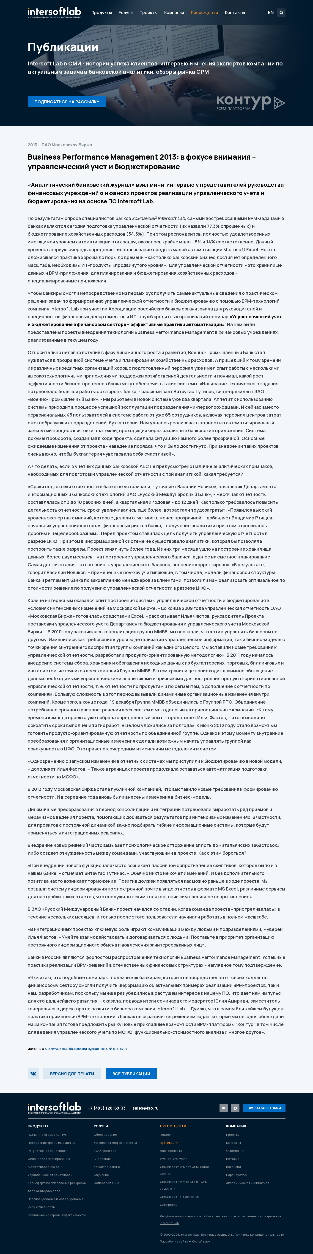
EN (271, 12)
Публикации (169, 1143)
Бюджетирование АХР (45, 1167)
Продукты (101, 12)
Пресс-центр (204, 12)
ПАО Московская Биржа (67, 144)
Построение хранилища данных (52, 1143)
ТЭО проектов (105, 1151)
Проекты (148, 12)
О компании (235, 1151)
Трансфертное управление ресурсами (57, 1183)
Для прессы (169, 1205)
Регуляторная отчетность (48, 1151)
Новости (166, 1135)
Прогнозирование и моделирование (55, 1199)
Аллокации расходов (44, 1191)
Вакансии (233, 1167)
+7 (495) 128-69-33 (107, 1108)
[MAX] (235, 1108)
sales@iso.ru (145, 1108)
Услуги (126, 12)
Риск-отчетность (41, 1207)
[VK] (33, 1073)
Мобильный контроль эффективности (57, 1215)
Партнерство (236, 1175)
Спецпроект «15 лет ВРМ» (180, 1197)
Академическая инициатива (247, 1183)
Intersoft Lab (54, 12)
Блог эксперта (171, 1151)
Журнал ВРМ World (173, 1159)
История (232, 1159)
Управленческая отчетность (50, 1175)
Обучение (101, 1175)
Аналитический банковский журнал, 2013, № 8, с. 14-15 (86, 1049)
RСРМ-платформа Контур (47, 1135)
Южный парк (201, 1241)
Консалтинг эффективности (115, 1143)
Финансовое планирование (49, 1159)
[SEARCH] (281, 12)
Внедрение (102, 1159)
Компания (174, 12)
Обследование (105, 1135)
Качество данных (107, 1167)
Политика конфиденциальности (259, 1234)
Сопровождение (106, 1183)
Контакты (235, 12)
